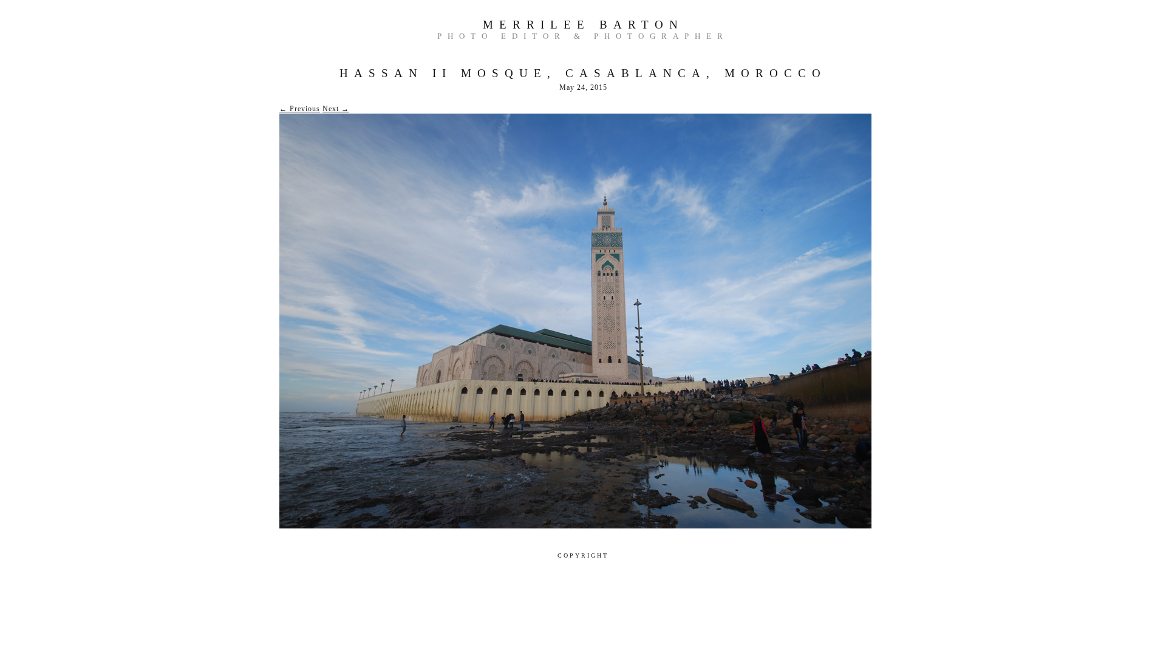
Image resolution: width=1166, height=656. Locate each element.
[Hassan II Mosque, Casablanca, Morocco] (575, 526)
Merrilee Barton (583, 24)
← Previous (299, 108)
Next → (335, 108)
